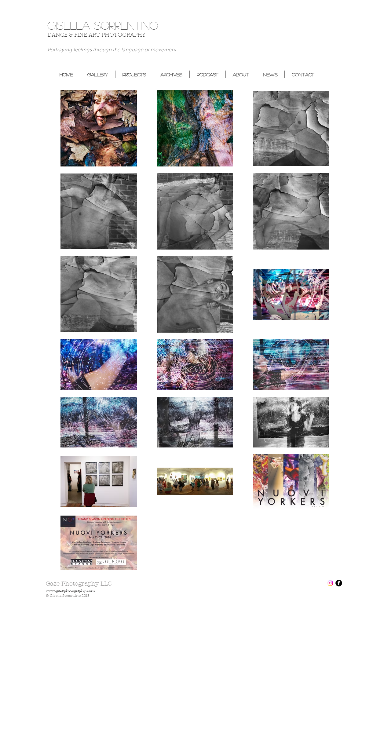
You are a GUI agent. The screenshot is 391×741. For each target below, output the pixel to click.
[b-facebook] (338, 583)
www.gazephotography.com (70, 591)
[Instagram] (330, 583)
